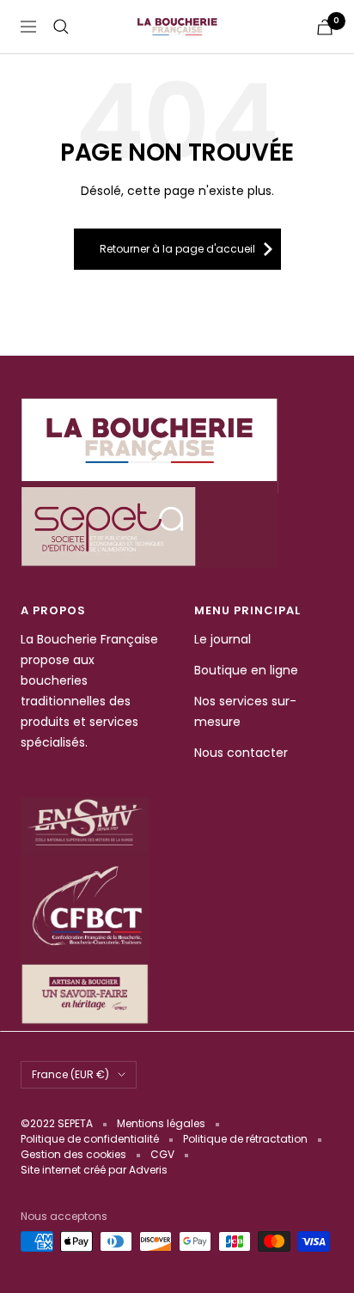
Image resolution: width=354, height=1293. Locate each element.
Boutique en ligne (246, 670)
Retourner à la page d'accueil (177, 248)
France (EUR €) (70, 1074)
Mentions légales (161, 1123)
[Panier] (324, 27)
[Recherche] (61, 26)
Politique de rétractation (245, 1138)
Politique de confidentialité (90, 1138)
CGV (162, 1154)
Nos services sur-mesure (245, 711)
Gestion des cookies (73, 1154)
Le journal (222, 639)
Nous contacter (241, 752)
